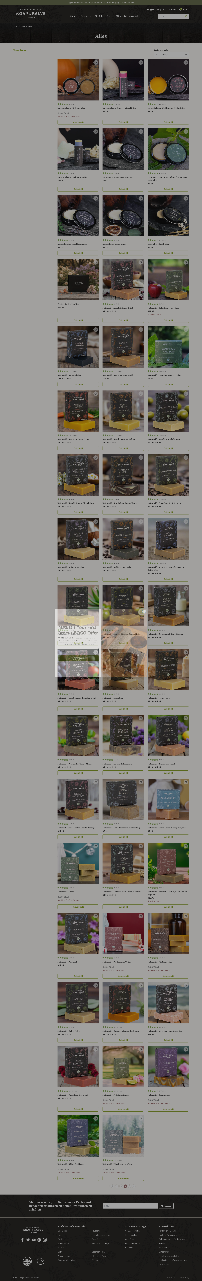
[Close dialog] (144, 609)
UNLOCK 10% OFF (78, 655)
